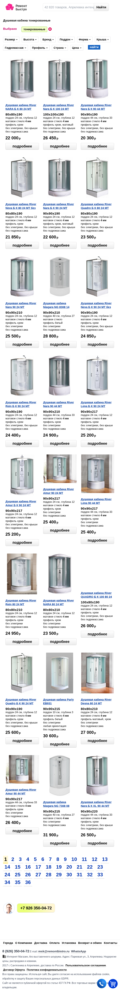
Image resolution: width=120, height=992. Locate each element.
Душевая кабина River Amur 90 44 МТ (20, 791)
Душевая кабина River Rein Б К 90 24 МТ (20, 404)
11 (84, 859)
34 (7, 882)
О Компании (23, 943)
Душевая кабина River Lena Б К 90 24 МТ (96, 404)
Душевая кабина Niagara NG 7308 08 (56, 804)
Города (8, 943)
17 (38, 867)
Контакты (110, 943)
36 (28, 882)
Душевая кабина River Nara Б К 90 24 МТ (58, 206)
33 (100, 874)
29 (59, 874)
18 (48, 867)
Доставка (40, 943)
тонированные (34, 29)
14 (7, 867)
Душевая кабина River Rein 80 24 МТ (20, 602)
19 (59, 867)
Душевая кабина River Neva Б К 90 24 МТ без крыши (96, 305)
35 (17, 882)
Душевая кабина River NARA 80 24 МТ (58, 602)
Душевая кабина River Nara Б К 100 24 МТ (58, 107)
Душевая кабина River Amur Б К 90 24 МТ (20, 503)
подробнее (22, 146)
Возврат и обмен (90, 943)
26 (28, 874)
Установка (69, 943)
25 (17, 874)
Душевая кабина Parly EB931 (58, 701)
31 (79, 874)
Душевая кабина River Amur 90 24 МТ (58, 491)
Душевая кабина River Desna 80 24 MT (96, 701)
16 (28, 867)
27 (38, 874)
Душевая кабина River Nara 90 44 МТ (58, 404)
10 (74, 859)
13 (105, 859)
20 (69, 867)
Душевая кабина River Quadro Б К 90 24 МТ (20, 701)
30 (69, 874)
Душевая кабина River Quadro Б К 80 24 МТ (96, 206)
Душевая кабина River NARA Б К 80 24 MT (20, 107)
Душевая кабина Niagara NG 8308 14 (56, 305)
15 (17, 867)
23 (100, 867)
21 (79, 867)
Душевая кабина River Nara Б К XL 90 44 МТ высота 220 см (96, 804)
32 (90, 874)
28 (48, 874)
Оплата (54, 943)
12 (94, 859)
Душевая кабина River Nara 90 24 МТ (20, 305)
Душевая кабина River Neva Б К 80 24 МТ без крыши (20, 206)
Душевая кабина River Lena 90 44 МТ (96, 501)
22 (90, 867)
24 (7, 874)
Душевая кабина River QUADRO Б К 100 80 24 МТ (96, 595)
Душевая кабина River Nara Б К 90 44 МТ (96, 107)
